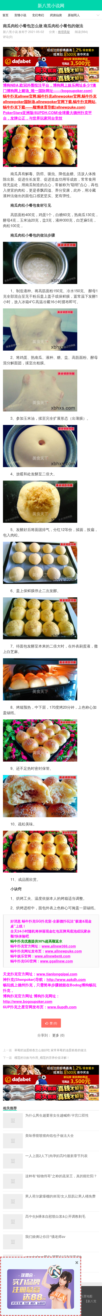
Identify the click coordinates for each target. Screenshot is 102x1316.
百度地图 (86, 1296)
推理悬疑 (64, 31)
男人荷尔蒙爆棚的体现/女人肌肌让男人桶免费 (60, 1196)
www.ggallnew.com (56, 960)
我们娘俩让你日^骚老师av (45, 1236)
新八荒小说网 (51, 5)
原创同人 (74, 15)
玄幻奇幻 (38, 15)
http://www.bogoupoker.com (27, 1001)
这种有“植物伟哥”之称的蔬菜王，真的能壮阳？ (61, 1176)
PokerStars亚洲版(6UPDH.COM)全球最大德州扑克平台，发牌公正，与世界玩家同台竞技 (47, 115)
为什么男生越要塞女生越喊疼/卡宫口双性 (57, 1115)
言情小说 (20, 15)
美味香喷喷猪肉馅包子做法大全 (49, 1135)
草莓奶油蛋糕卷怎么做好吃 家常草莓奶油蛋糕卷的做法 (50, 1050)
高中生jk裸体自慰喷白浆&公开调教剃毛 (55, 1216)
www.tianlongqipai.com (56, 974)
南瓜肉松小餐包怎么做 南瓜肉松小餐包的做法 (43, 25)
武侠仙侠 (56, 15)
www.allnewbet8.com (52, 955)
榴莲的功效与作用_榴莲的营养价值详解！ (42, 1057)
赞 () (53, 1023)
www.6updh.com (61, 1007)
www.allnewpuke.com (63, 950)
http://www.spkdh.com (66, 979)
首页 (5, 15)
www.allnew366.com (59, 945)
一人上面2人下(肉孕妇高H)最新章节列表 (56, 1156)
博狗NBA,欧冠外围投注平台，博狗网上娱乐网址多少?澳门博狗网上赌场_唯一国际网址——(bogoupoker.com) (49, 87)
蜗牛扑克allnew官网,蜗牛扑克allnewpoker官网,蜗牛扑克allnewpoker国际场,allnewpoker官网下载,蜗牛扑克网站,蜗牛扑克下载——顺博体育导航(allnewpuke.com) (50, 101)
